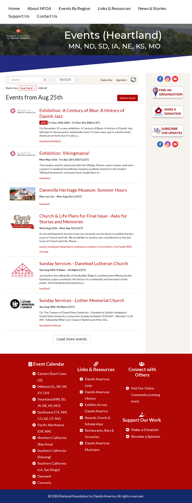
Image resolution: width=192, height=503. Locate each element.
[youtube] (175, 79)
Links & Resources (114, 8)
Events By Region (74, 8)
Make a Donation (145, 430)
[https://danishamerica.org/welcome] (18, 34)
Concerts (44, 483)
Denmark (44, 476)
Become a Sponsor (145, 436)
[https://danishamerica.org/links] (168, 92)
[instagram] (168, 79)
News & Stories (152, 8)
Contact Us (47, 16)
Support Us (18, 16)
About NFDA (39, 8)
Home (14, 8)
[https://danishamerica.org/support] (168, 111)
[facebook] (160, 79)
